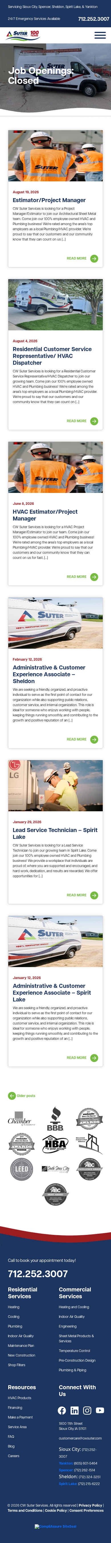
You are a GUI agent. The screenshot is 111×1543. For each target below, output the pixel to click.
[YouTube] (100, 1410)
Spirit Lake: (68, 1484)
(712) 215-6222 (89, 1484)
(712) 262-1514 (84, 1470)
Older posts (25, 1096)
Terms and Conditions (25, 1511)
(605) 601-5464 (85, 1463)
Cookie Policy (56, 1511)
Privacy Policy (90, 1505)
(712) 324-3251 (89, 1477)
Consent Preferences (86, 1511)
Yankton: (66, 1463)
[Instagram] (87, 1410)
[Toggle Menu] (100, 35)
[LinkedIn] (75, 1410)
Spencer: (66, 1470)
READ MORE (77, 258)
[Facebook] (62, 1410)
